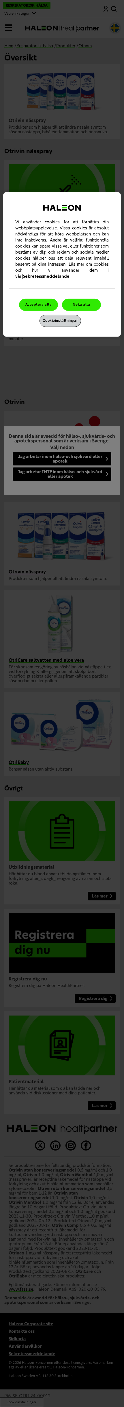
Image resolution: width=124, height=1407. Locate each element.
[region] (62, 264)
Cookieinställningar (60, 320)
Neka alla (81, 304)
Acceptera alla (38, 304)
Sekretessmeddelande (46, 277)
